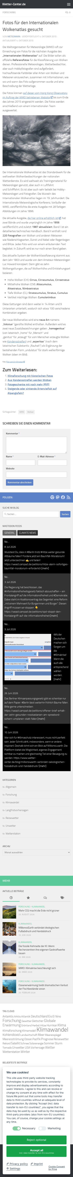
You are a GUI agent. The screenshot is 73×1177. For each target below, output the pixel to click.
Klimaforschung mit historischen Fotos (30, 375)
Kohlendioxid (11, 1035)
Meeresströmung (13, 1039)
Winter (25, 1052)
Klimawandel (12, 802)
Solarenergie (36, 1043)
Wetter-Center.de (13, 4)
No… (6, 541)
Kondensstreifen (16, 341)
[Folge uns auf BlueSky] (52, 497)
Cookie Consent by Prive (57, 1167)
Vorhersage (38, 1047)
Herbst (36, 1025)
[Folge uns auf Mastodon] (58, 497)
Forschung (9, 12)
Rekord (7, 1043)
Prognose (47, 1039)
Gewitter (26, 1021)
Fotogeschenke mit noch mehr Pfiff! (28, 384)
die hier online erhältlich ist (43, 218)
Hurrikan (52, 1025)
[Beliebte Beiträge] (28, 898)
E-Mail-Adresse (46, 456)
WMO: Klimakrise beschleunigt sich (37, 968)
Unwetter (11, 825)
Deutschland (39, 1016)
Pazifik (36, 1039)
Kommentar (13, 433)
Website (10, 468)
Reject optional (36, 1139)
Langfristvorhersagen (17, 810)
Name (10, 456)
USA (27, 1047)
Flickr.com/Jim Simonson (14, 362)
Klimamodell (29, 1030)
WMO (21, 412)
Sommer (49, 1043)
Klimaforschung (12, 1030)
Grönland (26, 1025)
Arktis (17, 1016)
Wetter (50, 1047)
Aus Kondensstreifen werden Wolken (29, 380)
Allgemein (11, 786)
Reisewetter (12, 818)
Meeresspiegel (53, 1035)
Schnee (24, 1043)
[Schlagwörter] (61, 898)
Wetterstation (13, 833)
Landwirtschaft (28, 1035)
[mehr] (45, 568)
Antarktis (8, 1016)
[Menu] (69, 4)
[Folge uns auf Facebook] (63, 497)
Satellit (15, 1043)
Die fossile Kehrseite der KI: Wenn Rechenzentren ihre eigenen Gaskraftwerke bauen (42, 950)
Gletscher (37, 1021)
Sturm (58, 1043)
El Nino (56, 1016)
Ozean (28, 1039)
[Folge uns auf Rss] (68, 497)
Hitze (43, 1025)
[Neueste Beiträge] (11, 898)
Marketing (54, 1128)
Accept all (36, 1151)
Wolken (30, 412)
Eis (50, 1016)
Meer (41, 1035)
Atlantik (25, 1016)
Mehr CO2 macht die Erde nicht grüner (39, 910)
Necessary (28, 1128)
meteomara (13, 36)
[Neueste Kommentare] (44, 898)
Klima (62, 1025)
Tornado (7, 1047)
